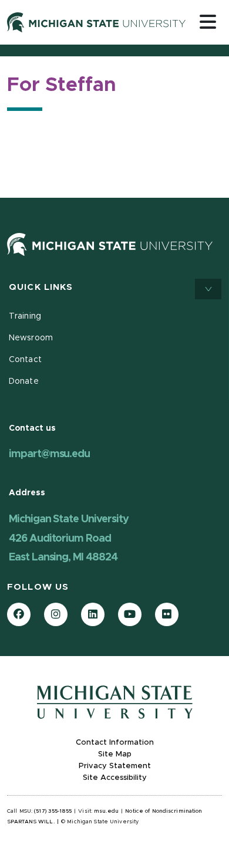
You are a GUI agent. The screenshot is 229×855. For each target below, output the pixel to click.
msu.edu (106, 811)
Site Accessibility (115, 778)
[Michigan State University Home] (110, 244)
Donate (24, 381)
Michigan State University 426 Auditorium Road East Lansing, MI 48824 (69, 538)
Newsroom (31, 338)
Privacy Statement (115, 766)
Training (25, 316)
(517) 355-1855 (53, 811)
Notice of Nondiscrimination (163, 811)
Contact (25, 360)
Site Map (115, 754)
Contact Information (115, 742)
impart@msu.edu (49, 454)
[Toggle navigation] (208, 21)
